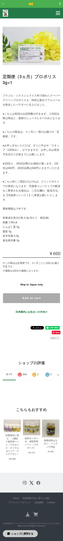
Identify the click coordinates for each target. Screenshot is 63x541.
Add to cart (31, 298)
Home (16, 498)
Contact (51, 502)
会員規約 (39, 502)
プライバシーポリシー (19, 502)
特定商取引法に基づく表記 (36, 498)
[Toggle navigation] (58, 13)
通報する (55, 338)
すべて (9, 374)
